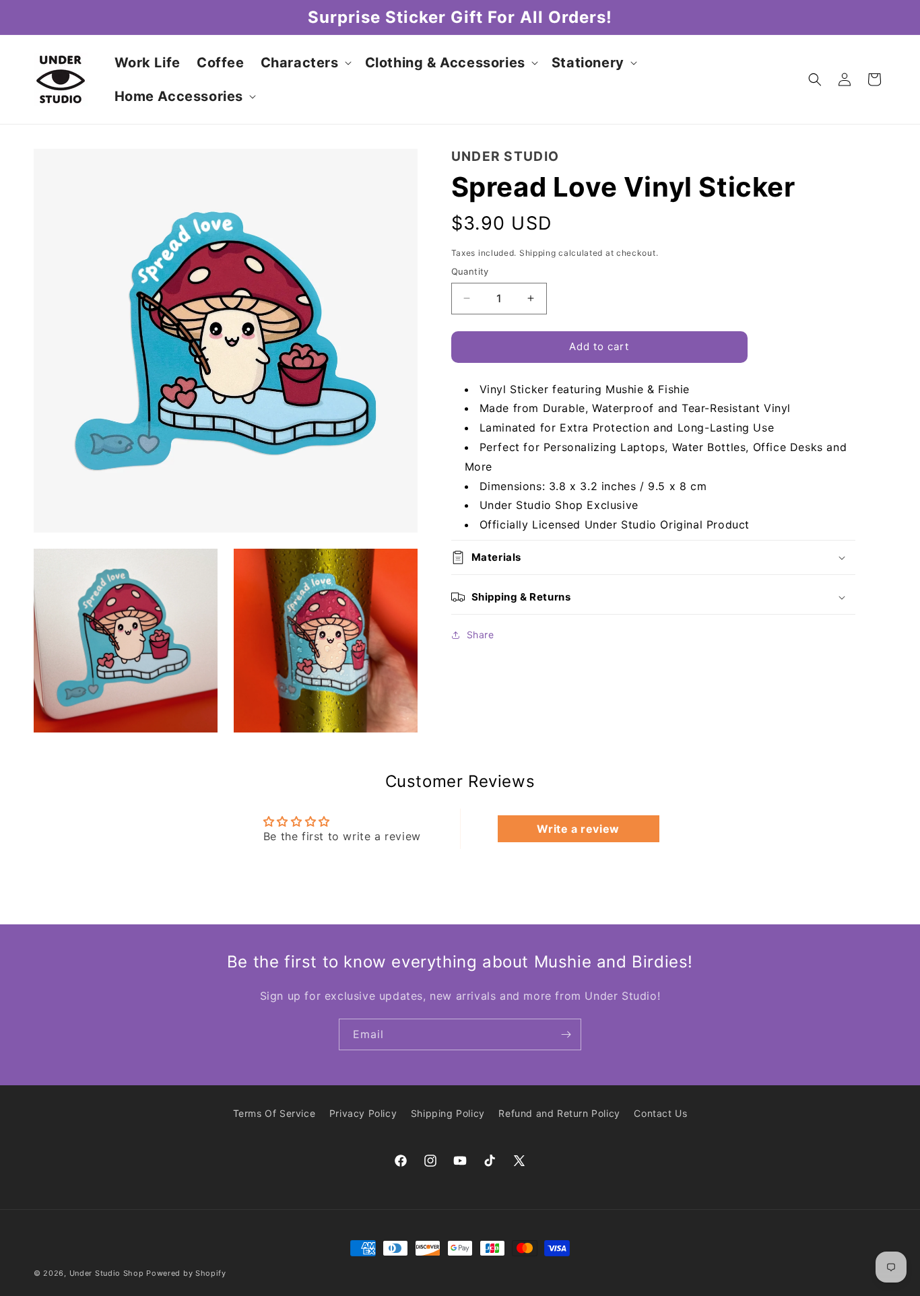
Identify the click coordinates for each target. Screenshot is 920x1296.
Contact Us (660, 1113)
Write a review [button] (578, 828)
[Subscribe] (566, 1034)
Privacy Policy (363, 1113)
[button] (305, 62)
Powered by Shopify (186, 1273)
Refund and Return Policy (559, 1113)
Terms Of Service (274, 1113)
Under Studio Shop (106, 1273)
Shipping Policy (448, 1113)
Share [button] (480, 634)
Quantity (470, 271)
